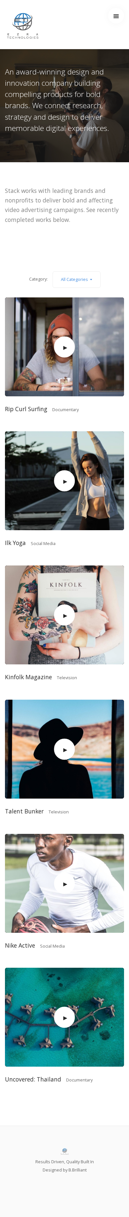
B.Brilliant (77, 1170)
